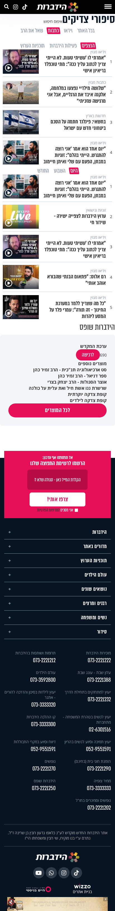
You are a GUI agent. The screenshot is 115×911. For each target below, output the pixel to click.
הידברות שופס (45, 778)
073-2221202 (99, 806)
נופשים (50, 759)
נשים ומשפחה (94, 615)
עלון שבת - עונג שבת (94, 670)
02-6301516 (100, 728)
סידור (102, 629)
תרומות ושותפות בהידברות (35, 651)
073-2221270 (44, 767)
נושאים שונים (94, 587)
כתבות (53, 30)
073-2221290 (99, 767)
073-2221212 (44, 658)
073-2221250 (44, 786)
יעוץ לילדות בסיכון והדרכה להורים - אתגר (30, 692)
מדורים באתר (95, 544)
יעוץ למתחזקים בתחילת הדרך (88, 690)
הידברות (99, 530)
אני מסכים (55, 508)
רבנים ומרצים (95, 601)
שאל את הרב (31, 30)
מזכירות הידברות (98, 651)
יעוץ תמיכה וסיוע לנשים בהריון (87, 739)
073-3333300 (43, 722)
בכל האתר (85, 30)
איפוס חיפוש (53, 21)
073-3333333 (99, 786)
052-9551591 (98, 747)
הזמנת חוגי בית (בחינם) (93, 759)
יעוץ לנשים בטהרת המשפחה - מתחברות (87, 717)
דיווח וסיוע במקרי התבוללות (35, 739)
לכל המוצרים (57, 408)
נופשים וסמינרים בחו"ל (93, 798)
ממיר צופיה (102, 778)
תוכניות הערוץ (94, 558)
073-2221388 (99, 678)
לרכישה (88, 353)
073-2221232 (99, 698)
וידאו (68, 30)
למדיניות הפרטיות (48, 508)
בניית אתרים (82, 890)
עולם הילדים (96, 573)
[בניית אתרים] (82, 885)
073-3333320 (43, 703)
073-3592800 (43, 678)
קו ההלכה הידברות (41, 715)
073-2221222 (99, 658)
